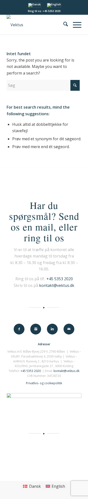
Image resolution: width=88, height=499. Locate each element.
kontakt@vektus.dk (56, 285)
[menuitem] (63, 25)
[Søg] (63, 25)
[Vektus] (36, 25)
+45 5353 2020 (59, 278)
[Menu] (74, 25)
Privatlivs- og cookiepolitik (44, 383)
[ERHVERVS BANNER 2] (44, 404)
